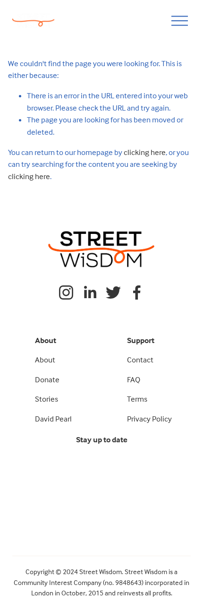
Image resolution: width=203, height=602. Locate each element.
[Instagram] (66, 292)
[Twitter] (113, 292)
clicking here (145, 152)
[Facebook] (136, 292)
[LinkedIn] (89, 292)
